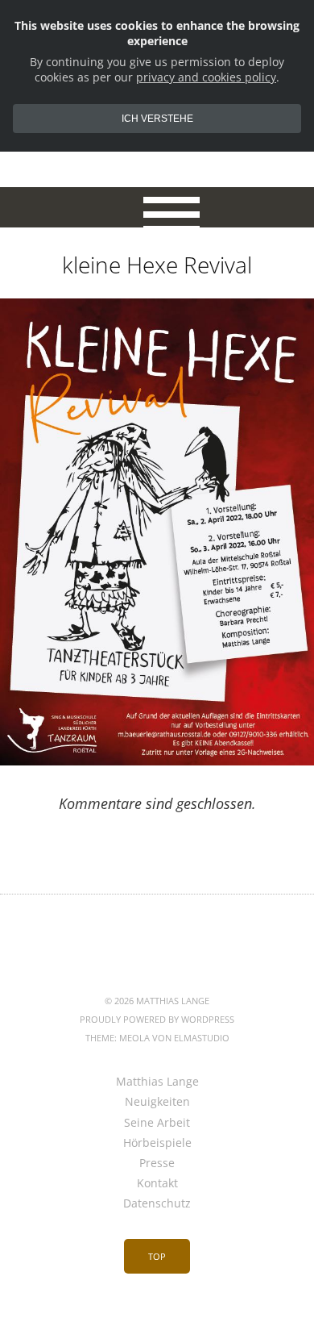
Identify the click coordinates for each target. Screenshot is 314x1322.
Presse (157, 1162)
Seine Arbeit (157, 1122)
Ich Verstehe (157, 118)
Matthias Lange (157, 1081)
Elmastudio (201, 1038)
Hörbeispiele (157, 1142)
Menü (157, 207)
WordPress (207, 1019)
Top (157, 1256)
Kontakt (157, 1183)
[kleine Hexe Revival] (157, 760)
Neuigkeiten (157, 1101)
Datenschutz (157, 1203)
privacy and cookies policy (206, 77)
